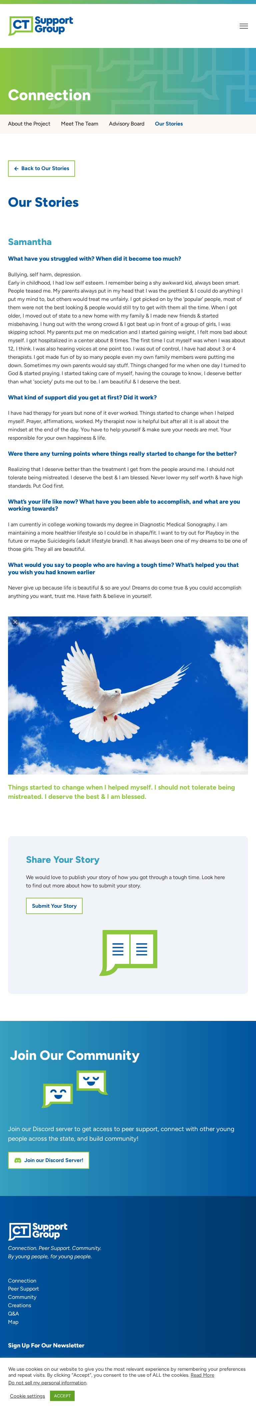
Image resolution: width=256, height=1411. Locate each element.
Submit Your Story (54, 906)
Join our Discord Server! (53, 1160)
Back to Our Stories (45, 168)
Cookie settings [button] (27, 1396)
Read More (202, 1375)
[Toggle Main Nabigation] (244, 26)
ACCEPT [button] (62, 1395)
